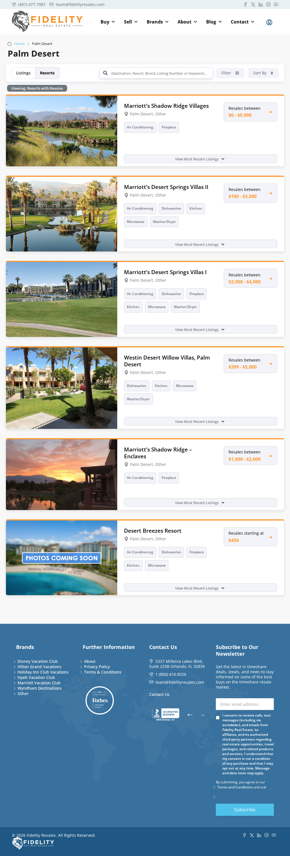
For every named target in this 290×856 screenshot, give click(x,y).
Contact (240, 22)
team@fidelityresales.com (179, 682)
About (184, 22)
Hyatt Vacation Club (36, 677)
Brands (155, 22)
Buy (105, 22)
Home (19, 43)
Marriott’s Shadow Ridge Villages (166, 105)
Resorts (47, 73)
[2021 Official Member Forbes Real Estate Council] (100, 700)
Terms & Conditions (102, 672)
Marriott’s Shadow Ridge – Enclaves (158, 453)
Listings (23, 73)
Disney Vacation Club (38, 661)
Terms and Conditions (235, 787)
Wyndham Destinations (40, 688)
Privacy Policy (97, 666)
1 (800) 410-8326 (170, 674)
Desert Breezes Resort (153, 530)
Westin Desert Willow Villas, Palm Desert (167, 361)
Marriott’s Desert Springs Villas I (165, 272)
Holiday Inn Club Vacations (43, 672)
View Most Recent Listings (197, 159)
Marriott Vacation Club (39, 682)
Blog (211, 22)
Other (23, 693)
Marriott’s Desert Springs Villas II (166, 187)
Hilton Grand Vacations (39, 666)
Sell (128, 22)
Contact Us (159, 694)
